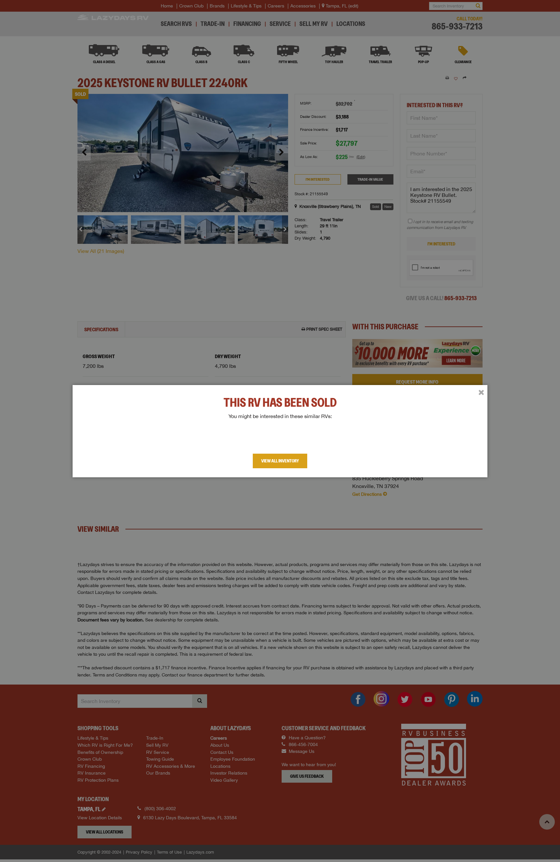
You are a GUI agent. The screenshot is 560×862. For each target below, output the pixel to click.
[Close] (481, 392)
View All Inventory (280, 461)
